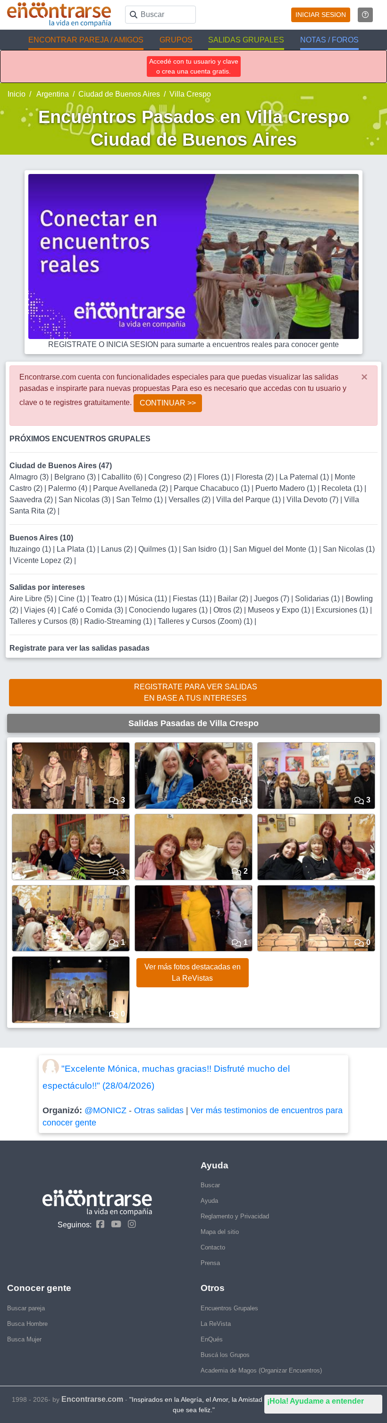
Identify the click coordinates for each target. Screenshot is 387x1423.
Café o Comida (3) (93, 610)
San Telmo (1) (140, 500)
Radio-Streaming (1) (119, 621)
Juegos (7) (272, 599)
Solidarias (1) (318, 599)
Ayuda (209, 1200)
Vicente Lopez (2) (43, 560)
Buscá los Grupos (225, 1354)
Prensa (210, 1262)
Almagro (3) (29, 477)
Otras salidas (159, 1110)
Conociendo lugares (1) (169, 610)
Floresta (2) (256, 477)
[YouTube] (113, 1224)
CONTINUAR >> (168, 403)
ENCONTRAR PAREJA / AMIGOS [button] (85, 40)
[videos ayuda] (365, 15)
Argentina (52, 94)
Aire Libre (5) (32, 599)
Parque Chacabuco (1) (213, 488)
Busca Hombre (27, 1323)
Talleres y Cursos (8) (44, 621)
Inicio (16, 94)
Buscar (210, 1185)
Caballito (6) (122, 477)
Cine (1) (73, 599)
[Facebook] (98, 1224)
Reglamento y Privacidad (235, 1216)
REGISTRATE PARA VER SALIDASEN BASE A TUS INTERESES (195, 692)
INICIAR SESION (320, 14)
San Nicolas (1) (349, 549)
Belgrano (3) (76, 477)
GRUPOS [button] (176, 40)
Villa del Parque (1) (249, 500)
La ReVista (216, 1323)
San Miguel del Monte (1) (276, 549)
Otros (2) (228, 610)
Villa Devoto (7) (313, 500)
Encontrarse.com (92, 1399)
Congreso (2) (171, 477)
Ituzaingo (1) (31, 549)
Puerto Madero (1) (286, 488)
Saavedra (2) (32, 500)
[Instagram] (129, 1224)
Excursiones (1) (343, 610)
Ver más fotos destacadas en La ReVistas (192, 972)
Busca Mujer (24, 1339)
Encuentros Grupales (229, 1308)
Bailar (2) (234, 599)
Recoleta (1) (342, 488)
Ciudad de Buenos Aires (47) (60, 466)
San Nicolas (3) (85, 500)
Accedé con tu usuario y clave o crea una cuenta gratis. (193, 66)
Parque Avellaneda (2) (131, 488)
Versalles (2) (190, 500)
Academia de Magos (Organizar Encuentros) (261, 1370)
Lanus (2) (118, 549)
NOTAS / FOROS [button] (329, 40)
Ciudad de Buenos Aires (119, 94)
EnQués (212, 1339)
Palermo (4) (68, 488)
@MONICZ (105, 1110)
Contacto (213, 1247)
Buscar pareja (26, 1308)
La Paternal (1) (305, 477)
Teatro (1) (108, 599)
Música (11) (148, 599)
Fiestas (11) (193, 599)
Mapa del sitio (220, 1231)
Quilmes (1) (158, 549)
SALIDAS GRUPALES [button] (246, 40)
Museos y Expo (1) (280, 610)
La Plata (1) (77, 549)
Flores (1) (215, 477)
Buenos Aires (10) (41, 538)
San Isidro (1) (206, 549)
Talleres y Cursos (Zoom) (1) (206, 621)
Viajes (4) (41, 610)
